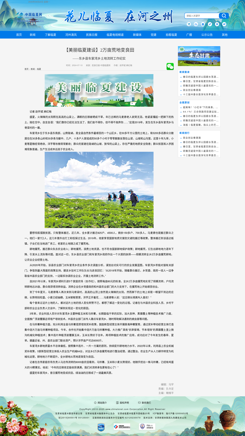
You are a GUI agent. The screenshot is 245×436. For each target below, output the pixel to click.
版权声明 (124, 402)
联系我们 (146, 402)
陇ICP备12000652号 (177, 413)
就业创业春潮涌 (192, 90)
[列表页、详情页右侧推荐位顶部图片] (199, 56)
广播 (189, 35)
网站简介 (102, 402)
